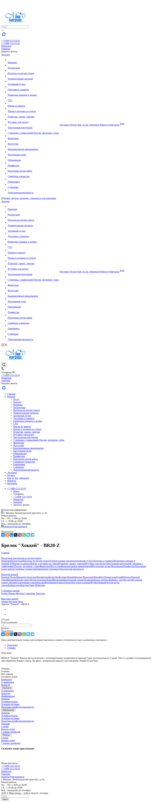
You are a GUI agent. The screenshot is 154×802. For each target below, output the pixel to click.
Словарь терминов (10, 732)
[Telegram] (32, 535)
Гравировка (42, 569)
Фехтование (50, 582)
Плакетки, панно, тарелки (71, 563)
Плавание (89, 580)
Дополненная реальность (71, 569)
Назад (16, 399)
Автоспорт (31, 577)
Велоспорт (88, 577)
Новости (5, 685)
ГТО (10, 563)
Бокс (96, 580)
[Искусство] (33, 141)
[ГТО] (33, 97)
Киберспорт (14, 585)
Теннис (67, 582)
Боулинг (79, 577)
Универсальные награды (62, 561)
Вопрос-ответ (8, 729)
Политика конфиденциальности (17, 707)
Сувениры (53, 569)
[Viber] (20, 535)
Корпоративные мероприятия (76, 566)
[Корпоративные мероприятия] (33, 146)
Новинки (6, 561)
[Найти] (2, 30)
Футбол (94, 582)
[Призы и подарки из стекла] (33, 108)
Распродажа (17, 561)
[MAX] (3, 35)
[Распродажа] (33, 65)
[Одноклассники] (7, 535)
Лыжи (49, 580)
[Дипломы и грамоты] (33, 87)
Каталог (17, 402)
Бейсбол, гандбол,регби (121, 580)
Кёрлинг (126, 577)
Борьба (71, 577)
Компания (6, 679)
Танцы (60, 582)
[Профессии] (33, 163)
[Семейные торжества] (33, 173)
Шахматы (21, 577)
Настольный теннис (74, 580)
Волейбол (99, 577)
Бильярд (63, 577)
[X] (15, 535)
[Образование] (33, 157)
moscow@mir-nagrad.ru (15, 526)
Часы (20, 601)
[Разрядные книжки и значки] (33, 92)
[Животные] (33, 135)
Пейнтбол (40, 585)
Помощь (5, 699)
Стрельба (12, 582)
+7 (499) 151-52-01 (10, 40)
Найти (5, 799)
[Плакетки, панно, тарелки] (33, 114)
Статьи (4, 726)
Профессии (129, 566)
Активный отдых (84, 561)
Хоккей (102, 582)
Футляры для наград (95, 563)
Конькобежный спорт (18, 580)
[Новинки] (33, 59)
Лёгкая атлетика (37, 580)
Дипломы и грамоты (103, 561)
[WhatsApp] (24, 535)
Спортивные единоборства (30, 582)
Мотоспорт (58, 580)
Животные (44, 566)
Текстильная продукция (118, 563)
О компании (7, 682)
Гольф (119, 577)
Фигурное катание (80, 582)
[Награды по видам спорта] (33, 70)
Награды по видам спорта (36, 561)
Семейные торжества (25, 569)
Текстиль (40, 593)
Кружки (13, 601)
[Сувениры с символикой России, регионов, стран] (33, 130)
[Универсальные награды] (33, 76)
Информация (8, 696)
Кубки (4, 593)
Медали (20, 593)
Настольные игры (101, 566)
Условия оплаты (9, 701)
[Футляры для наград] (33, 119)
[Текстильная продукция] (33, 125)
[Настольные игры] (33, 152)
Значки (5, 601)
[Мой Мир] (11, 535)
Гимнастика (110, 577)
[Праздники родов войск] (33, 168)
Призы (12, 593)
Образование (116, 566)
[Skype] (28, 535)
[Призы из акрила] (33, 103)
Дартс (32, 585)
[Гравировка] (33, 179)
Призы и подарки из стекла (44, 563)
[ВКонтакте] (3, 535)
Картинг (5, 577)
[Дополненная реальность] (33, 190)
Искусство (55, 566)
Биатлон (24, 585)
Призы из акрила (21, 563)
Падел (13, 577)
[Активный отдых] (33, 81)
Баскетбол (54, 577)
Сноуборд (104, 580)
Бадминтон (43, 577)
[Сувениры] (33, 184)
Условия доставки (10, 704)
